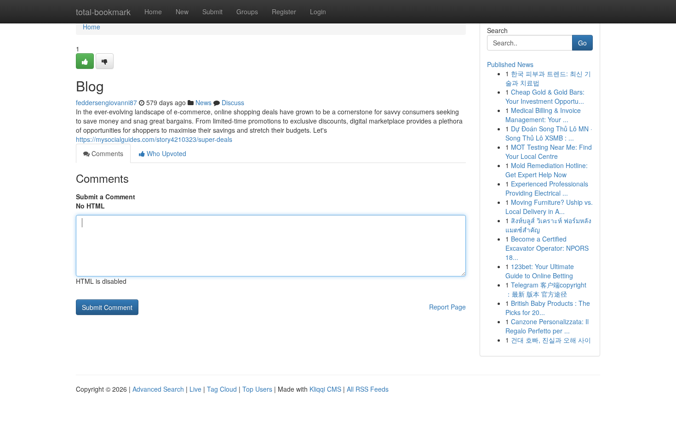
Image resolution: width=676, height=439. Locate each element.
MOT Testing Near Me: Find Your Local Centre (548, 151)
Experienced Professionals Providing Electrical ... (546, 188)
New (182, 11)
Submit (212, 11)
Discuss (233, 102)
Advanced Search (158, 389)
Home (153, 11)
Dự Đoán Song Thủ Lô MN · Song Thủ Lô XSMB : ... (548, 133)
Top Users (257, 389)
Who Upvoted (165, 153)
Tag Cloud (222, 389)
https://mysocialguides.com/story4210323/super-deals (154, 139)
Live (195, 389)
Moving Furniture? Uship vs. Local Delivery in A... (549, 206)
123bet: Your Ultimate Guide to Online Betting (539, 271)
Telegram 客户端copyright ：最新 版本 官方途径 (545, 289)
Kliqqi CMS (325, 389)
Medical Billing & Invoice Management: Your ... (543, 115)
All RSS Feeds (368, 389)
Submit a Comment (105, 196)
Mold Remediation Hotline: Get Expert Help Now (546, 170)
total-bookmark (103, 11)
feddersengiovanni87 (106, 102)
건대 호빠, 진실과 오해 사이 (551, 339)
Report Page (447, 306)
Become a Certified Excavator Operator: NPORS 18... (547, 248)
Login (318, 11)
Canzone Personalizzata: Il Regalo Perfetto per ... (547, 326)
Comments (106, 153)
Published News (510, 64)
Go (582, 42)
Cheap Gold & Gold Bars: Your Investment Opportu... (544, 96)
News (203, 102)
